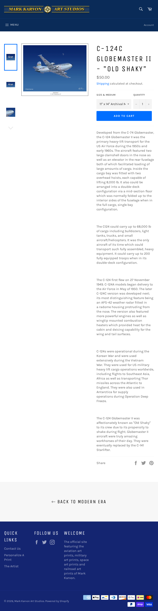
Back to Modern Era (81, 501)
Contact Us (12, 548)
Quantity (139, 94)
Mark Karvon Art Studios (29, 601)
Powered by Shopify (57, 601)
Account (149, 24)
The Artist (11, 566)
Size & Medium (105, 94)
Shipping (102, 83)
